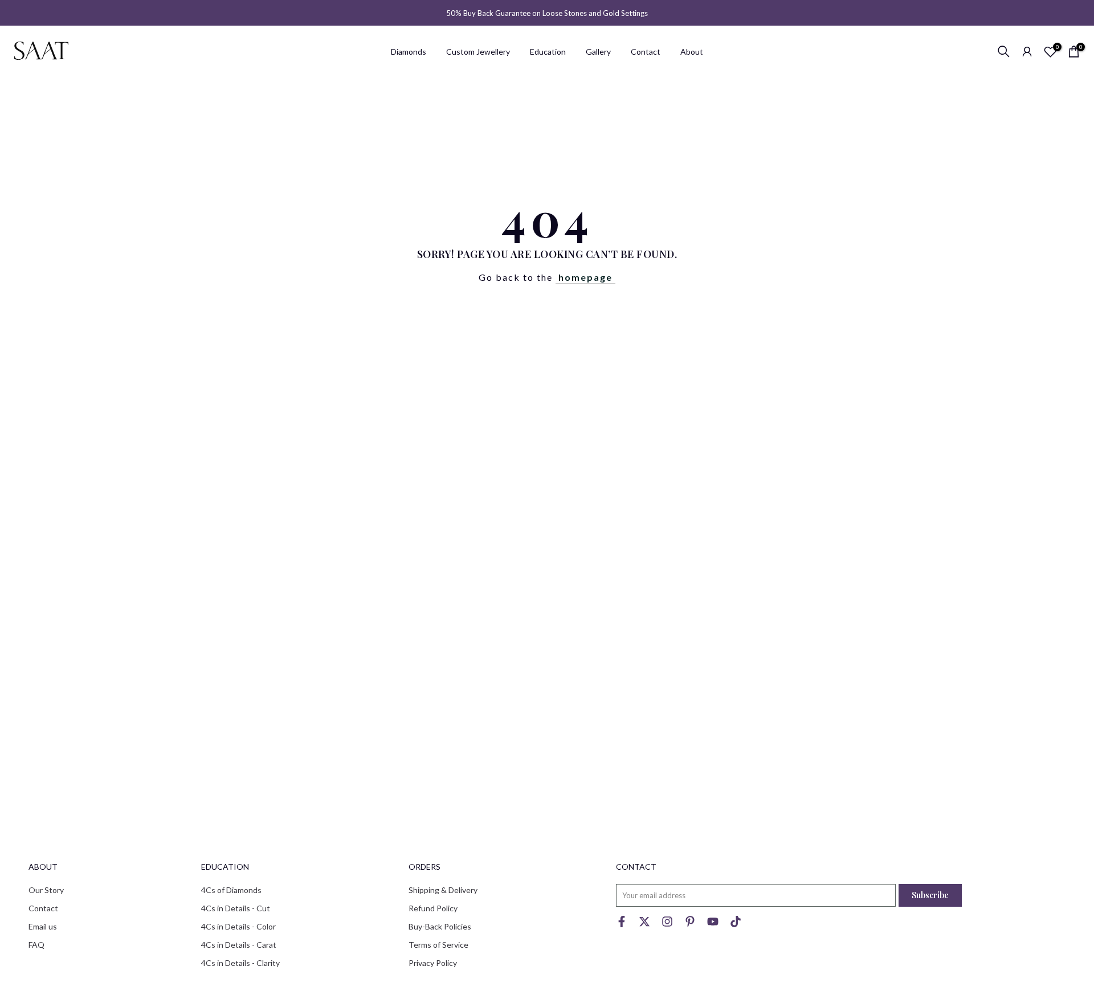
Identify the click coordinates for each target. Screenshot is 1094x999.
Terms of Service (438, 944)
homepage (585, 277)
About (691, 51)
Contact (645, 51)
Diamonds (408, 51)
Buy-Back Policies (440, 926)
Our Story (46, 890)
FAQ (36, 944)
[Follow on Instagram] (667, 923)
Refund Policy (433, 908)
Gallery (598, 51)
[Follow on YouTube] (713, 923)
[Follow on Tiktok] (735, 923)
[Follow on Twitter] (644, 923)
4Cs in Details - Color (238, 926)
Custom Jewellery (478, 51)
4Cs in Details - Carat (238, 944)
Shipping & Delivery (443, 890)
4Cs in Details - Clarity (240, 963)
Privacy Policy (433, 963)
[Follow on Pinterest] (690, 923)
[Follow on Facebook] (621, 923)
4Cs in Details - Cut (235, 908)
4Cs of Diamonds (231, 890)
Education (548, 51)
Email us (42, 926)
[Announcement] (547, 13)
